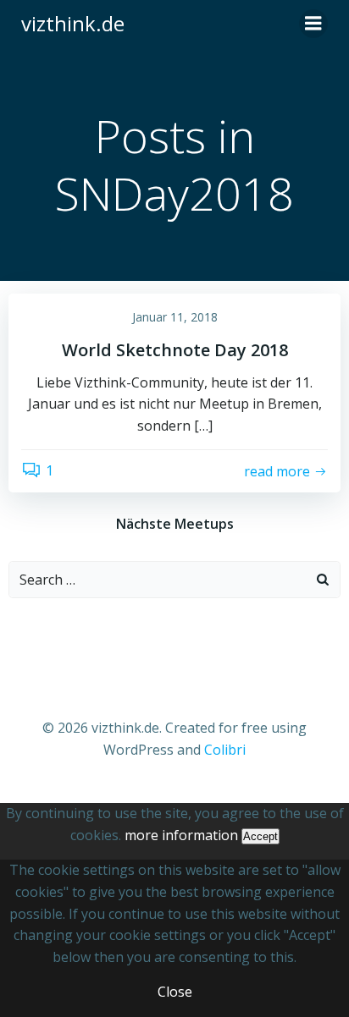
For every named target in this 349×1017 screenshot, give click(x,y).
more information (181, 835)
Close (175, 991)
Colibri (225, 749)
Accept (260, 836)
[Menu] (313, 23)
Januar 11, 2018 (175, 317)
